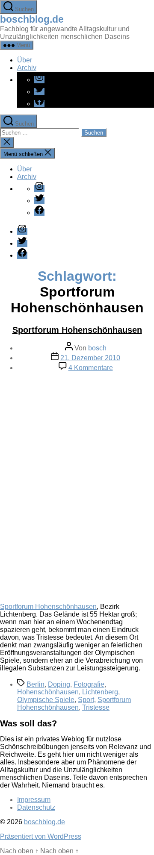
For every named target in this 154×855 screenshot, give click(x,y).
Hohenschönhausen (48, 692)
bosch (97, 348)
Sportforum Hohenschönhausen (77, 330)
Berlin (35, 684)
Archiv (26, 67)
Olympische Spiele (45, 699)
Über (24, 60)
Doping (59, 684)
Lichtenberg (100, 692)
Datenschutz (36, 807)
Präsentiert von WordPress (40, 836)
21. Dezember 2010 (90, 357)
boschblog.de (32, 19)
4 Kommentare (90, 367)
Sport (86, 699)
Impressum (33, 799)
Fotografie (89, 684)
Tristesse (96, 707)
